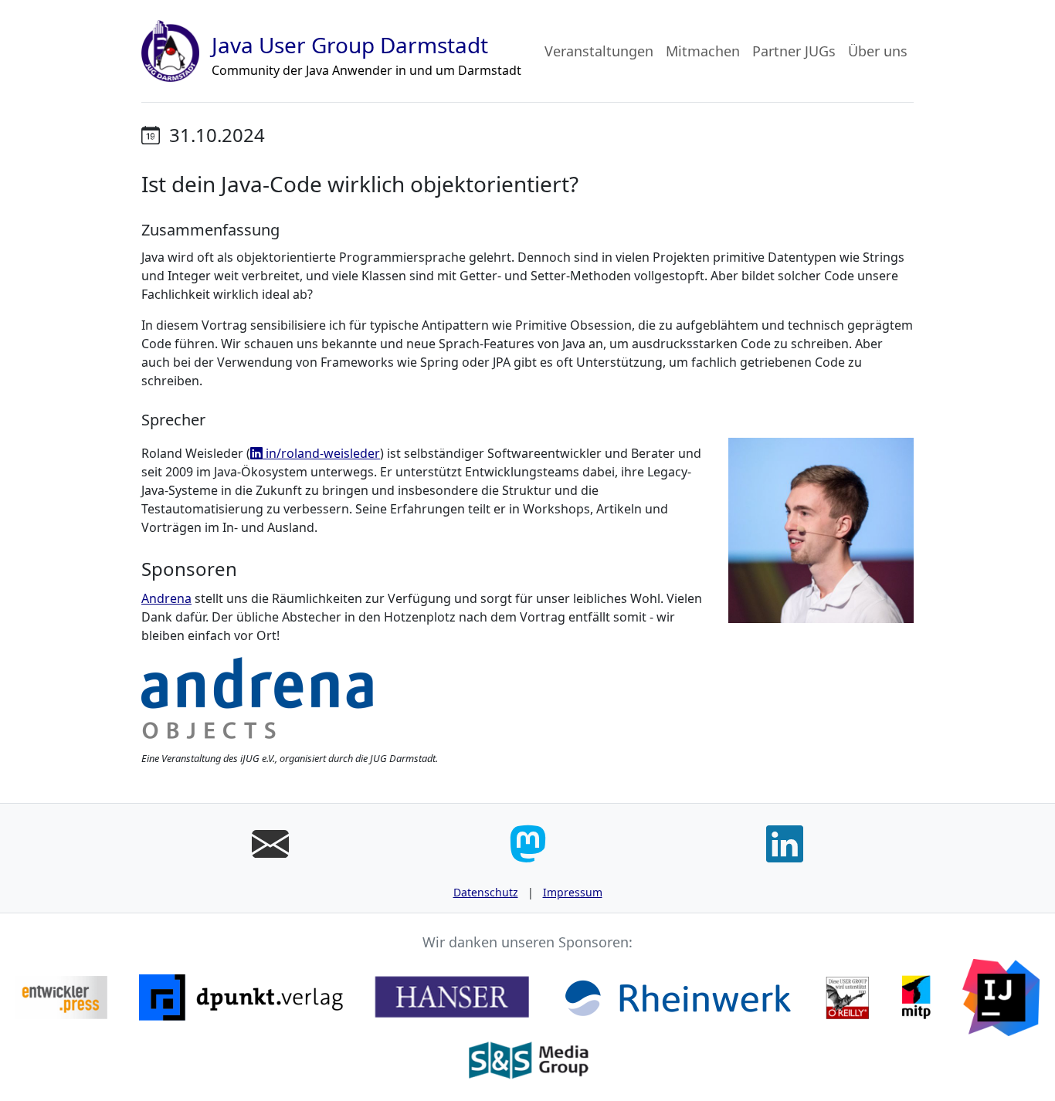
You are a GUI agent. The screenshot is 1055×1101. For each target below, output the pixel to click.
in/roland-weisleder (321, 453)
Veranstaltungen (598, 51)
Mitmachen (703, 51)
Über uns (877, 51)
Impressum (572, 892)
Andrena (166, 598)
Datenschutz (485, 892)
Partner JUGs (794, 51)
